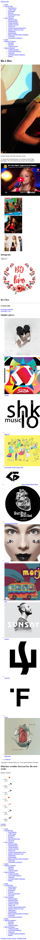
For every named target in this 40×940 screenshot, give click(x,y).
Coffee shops (12, 9)
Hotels (6, 39)
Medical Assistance (10, 41)
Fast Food (11, 16)
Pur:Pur (6, 562)
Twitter (9, 938)
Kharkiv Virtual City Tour (15, 29)
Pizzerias (10, 13)
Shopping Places (13, 21)
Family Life (11, 26)
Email (24, 938)
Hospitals (11, 43)
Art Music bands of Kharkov (16, 54)
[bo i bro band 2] (13, 233)
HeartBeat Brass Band (11, 523)
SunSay (6, 639)
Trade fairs (11, 53)
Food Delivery (12, 8)
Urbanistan (7, 356)
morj (5, 601)
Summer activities (13, 24)
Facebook (4, 938)
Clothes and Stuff (13, 49)
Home (6, 4)
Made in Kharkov (9, 48)
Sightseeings (12, 31)
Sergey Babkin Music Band (30, 484)
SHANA (7, 678)
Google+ (3, 824)
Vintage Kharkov (13, 23)
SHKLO (7, 434)
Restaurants (11, 11)
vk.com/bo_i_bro (6, 311)
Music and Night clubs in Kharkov (18, 34)
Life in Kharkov (9, 18)
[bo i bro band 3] (13, 251)
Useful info (11, 36)
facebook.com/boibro (7, 309)
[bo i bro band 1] (13, 215)
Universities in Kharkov (15, 38)
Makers (10, 56)
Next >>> (4, 258)
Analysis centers (13, 46)
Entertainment (12, 33)
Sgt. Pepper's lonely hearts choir (13, 467)
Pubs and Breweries (14, 14)
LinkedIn (19, 938)
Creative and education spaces (17, 28)
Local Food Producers (14, 51)
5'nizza (6, 395)
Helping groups (12, 19)
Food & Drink (8, 6)
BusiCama (7, 756)
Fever (6, 717)
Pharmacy (11, 44)
